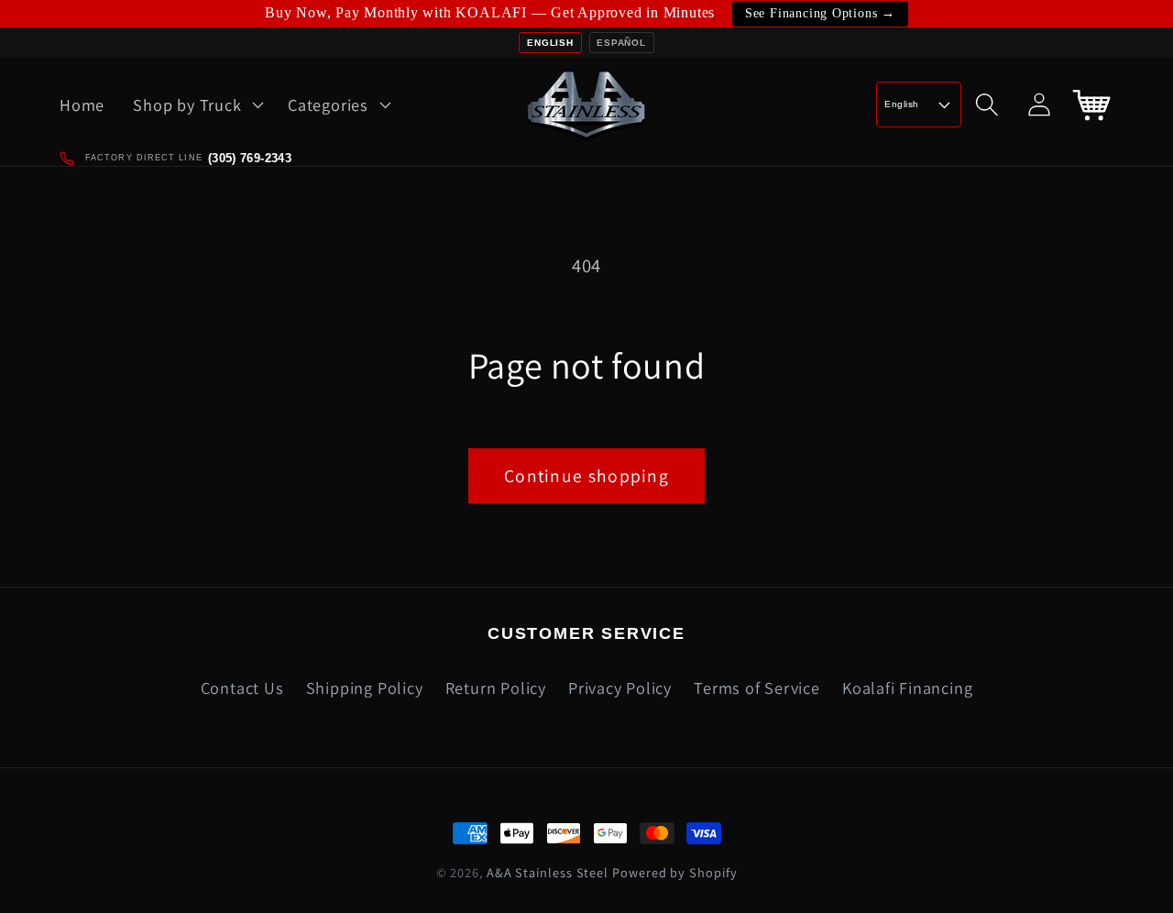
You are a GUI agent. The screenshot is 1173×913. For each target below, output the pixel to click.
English (550, 43)
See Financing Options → (820, 13)
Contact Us (242, 687)
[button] (196, 104)
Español (621, 43)
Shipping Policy (364, 687)
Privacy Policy (620, 687)
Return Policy (495, 687)
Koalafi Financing (907, 687)
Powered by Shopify (674, 872)
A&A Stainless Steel (547, 872)
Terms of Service (756, 687)
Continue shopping (586, 476)
